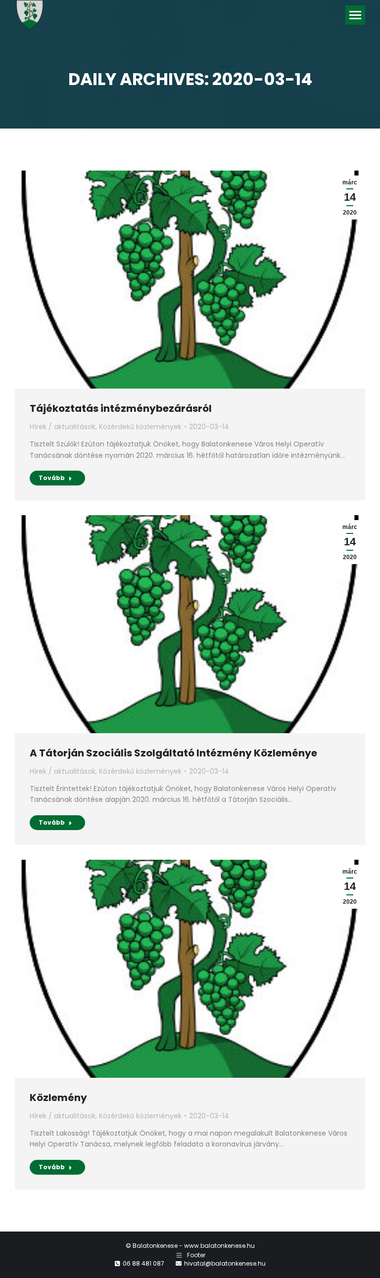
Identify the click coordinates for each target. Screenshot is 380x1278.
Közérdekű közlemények (140, 427)
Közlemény (58, 1097)
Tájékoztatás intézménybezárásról (121, 408)
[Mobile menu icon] (355, 15)
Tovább (52, 478)
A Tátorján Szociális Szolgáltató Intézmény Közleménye (173, 753)
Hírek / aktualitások (62, 427)
